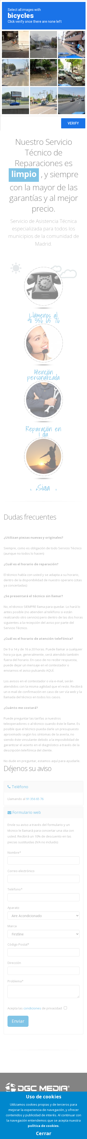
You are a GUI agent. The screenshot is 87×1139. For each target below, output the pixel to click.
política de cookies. (43, 1126)
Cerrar (43, 1133)
